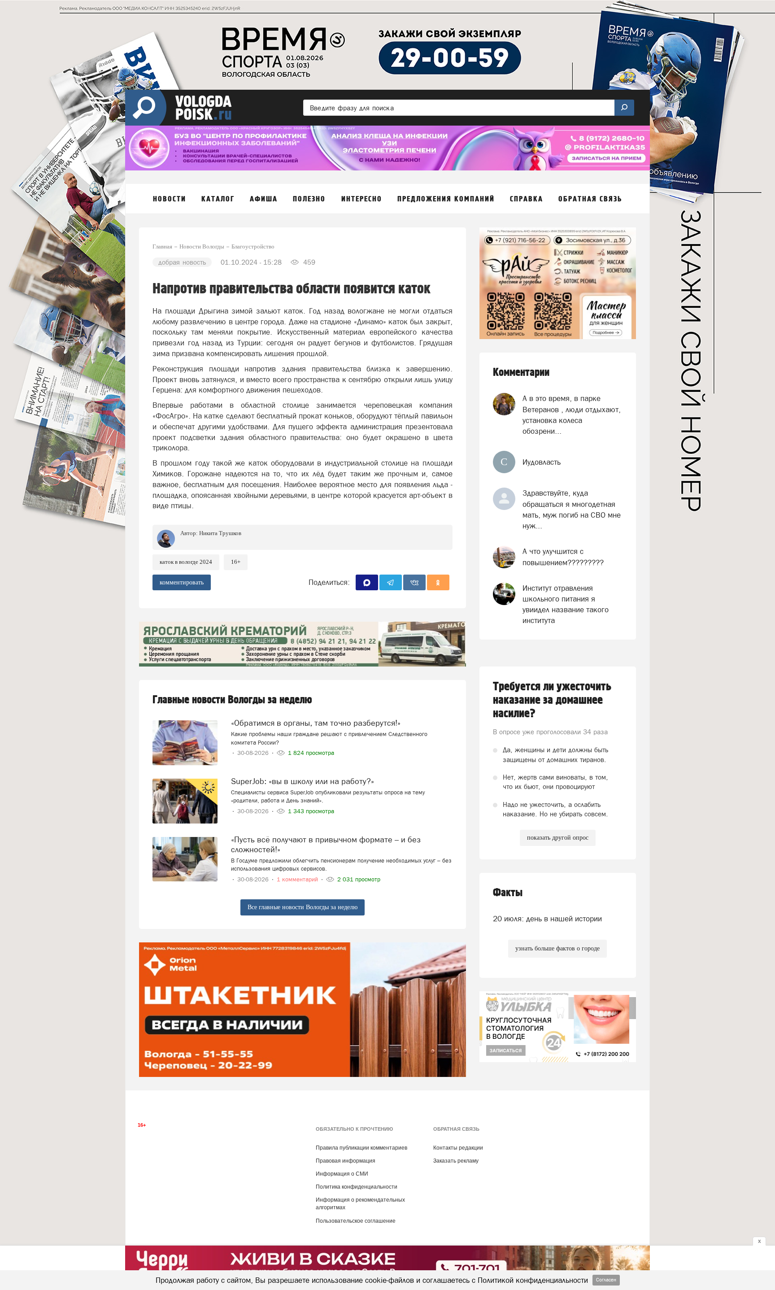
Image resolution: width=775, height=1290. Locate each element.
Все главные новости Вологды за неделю (302, 907)
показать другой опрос (557, 837)
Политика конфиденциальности (356, 1187)
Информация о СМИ (342, 1174)
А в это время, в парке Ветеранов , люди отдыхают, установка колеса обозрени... (571, 415)
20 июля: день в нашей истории (547, 918)
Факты (507, 892)
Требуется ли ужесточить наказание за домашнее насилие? (552, 700)
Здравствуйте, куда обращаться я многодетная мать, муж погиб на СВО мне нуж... (571, 509)
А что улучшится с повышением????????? (563, 557)
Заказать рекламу (456, 1161)
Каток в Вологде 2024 (186, 561)
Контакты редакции (458, 1148)
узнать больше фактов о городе (557, 948)
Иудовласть (541, 462)
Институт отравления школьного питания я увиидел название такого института (565, 604)
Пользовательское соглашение (356, 1221)
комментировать (182, 582)
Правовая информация (345, 1161)
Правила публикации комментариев (361, 1148)
